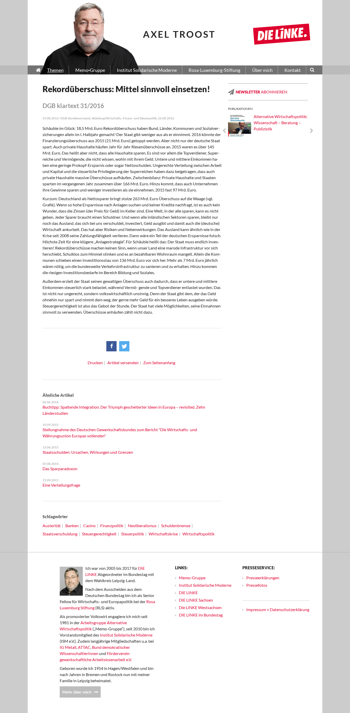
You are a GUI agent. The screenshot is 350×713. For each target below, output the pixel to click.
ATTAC (84, 647)
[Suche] (312, 70)
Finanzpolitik (111, 525)
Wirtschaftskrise (163, 533)
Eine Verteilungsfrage (61, 485)
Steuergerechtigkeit (99, 533)
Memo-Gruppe (192, 577)
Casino (89, 525)
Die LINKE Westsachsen (200, 607)
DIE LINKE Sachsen (196, 600)
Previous (224, 130)
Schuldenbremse (175, 525)
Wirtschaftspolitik (198, 533)
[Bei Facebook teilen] (111, 346)
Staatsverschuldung (60, 533)
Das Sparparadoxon (60, 468)
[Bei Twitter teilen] (124, 346)
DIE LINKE (188, 592)
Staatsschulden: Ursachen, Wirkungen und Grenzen (88, 452)
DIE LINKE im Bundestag (201, 614)
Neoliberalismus (142, 525)
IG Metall (68, 647)
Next (311, 130)
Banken (72, 525)
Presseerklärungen (262, 577)
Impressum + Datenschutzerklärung (277, 609)
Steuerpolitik (132, 533)
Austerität (52, 525)
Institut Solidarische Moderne (126, 634)
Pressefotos (256, 585)
